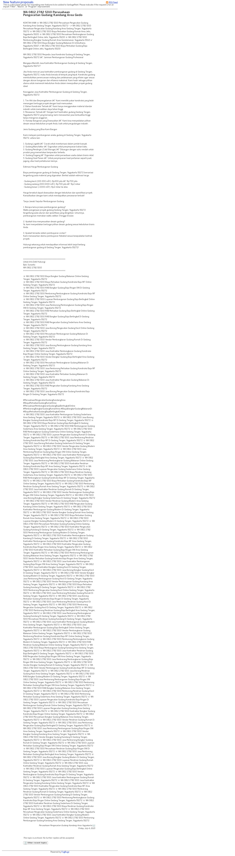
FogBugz (65, 852)
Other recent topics (37, 843)
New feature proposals (18, 2)
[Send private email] (94, 825)
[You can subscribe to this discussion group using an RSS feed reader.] (107, 2)
